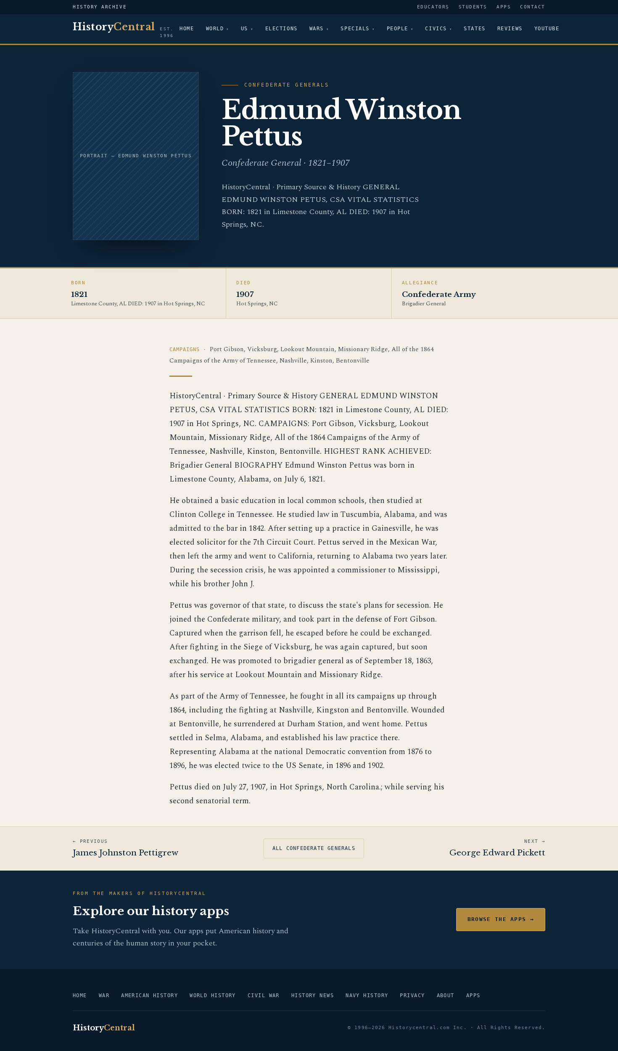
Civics (435, 29)
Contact (532, 7)
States (474, 29)
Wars (316, 29)
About (445, 995)
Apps (504, 7)
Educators (433, 7)
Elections (281, 29)
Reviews (510, 29)
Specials (355, 29)
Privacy (412, 995)
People (397, 29)
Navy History (367, 995)
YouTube (547, 29)
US (244, 29)
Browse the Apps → (500, 919)
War (104, 995)
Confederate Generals (286, 85)
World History (213, 995)
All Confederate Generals (313, 848)
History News (312, 995)
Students (473, 7)
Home (187, 29)
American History (149, 995)
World (215, 29)
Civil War (264, 995)
